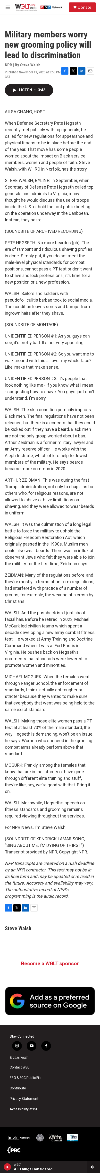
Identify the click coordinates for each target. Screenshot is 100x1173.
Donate (84, 7)
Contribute (18, 1088)
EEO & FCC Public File (26, 1078)
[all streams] (93, 1167)
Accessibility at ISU (24, 1109)
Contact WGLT (20, 1067)
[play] (7, 1166)
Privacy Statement (24, 1099)
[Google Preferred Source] (50, 1001)
